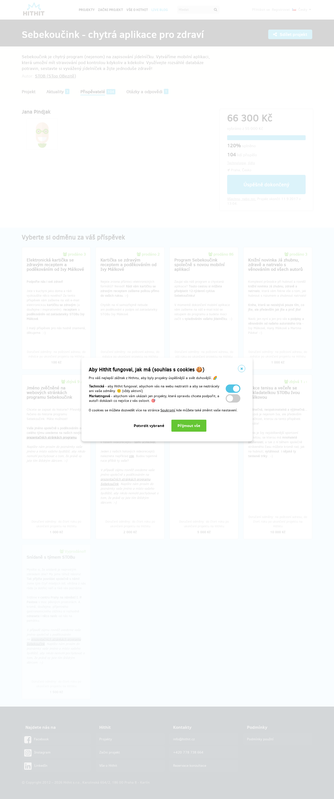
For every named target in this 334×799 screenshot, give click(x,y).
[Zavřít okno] (241, 368)
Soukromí (167, 410)
